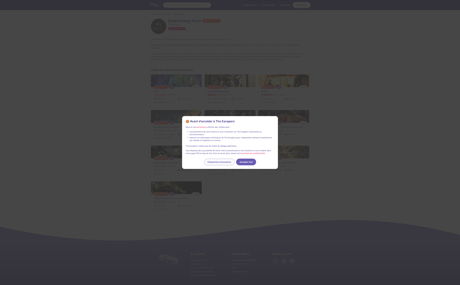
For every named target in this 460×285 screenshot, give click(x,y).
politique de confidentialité (253, 153)
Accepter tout (246, 162)
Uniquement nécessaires (219, 162)
